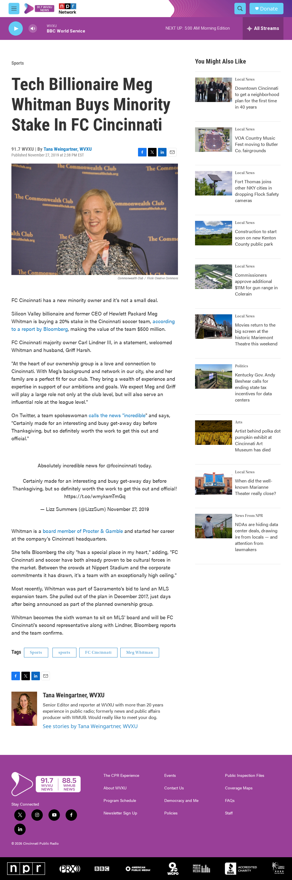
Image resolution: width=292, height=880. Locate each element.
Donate (269, 9)
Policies (171, 813)
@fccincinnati (121, 465)
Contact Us (174, 788)
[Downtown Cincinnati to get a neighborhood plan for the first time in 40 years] (213, 90)
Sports (17, 63)
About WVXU (115, 788)
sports (64, 652)
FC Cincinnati (98, 652)
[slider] (42, 28)
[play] (15, 28)
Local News (245, 79)
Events (170, 775)
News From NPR (249, 516)
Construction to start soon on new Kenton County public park (256, 237)
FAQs (230, 800)
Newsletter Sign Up (120, 813)
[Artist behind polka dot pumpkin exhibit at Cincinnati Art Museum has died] (213, 432)
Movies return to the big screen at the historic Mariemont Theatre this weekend (256, 334)
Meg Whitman (139, 652)
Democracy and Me (181, 800)
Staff (229, 813)
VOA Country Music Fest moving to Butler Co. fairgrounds (256, 144)
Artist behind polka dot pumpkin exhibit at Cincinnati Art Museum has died (258, 440)
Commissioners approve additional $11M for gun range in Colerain (256, 284)
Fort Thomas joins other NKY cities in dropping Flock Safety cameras (257, 190)
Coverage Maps (239, 788)
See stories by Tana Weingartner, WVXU (90, 726)
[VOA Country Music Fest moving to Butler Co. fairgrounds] (213, 139)
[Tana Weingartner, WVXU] (24, 709)
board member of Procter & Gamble (82, 530)
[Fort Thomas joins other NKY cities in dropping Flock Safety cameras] (213, 183)
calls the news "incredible (117, 415)
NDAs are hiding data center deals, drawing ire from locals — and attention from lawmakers (256, 537)
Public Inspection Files (244, 775)
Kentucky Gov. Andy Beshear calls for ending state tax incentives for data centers (255, 387)
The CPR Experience (121, 775)
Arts (238, 422)
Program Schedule (120, 800)
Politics (241, 366)
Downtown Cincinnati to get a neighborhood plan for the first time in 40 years (257, 97)
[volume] (33, 28)
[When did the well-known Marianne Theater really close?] (213, 482)
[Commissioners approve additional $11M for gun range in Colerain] (213, 276)
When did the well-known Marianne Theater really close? (255, 486)
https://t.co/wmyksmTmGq (94, 496)
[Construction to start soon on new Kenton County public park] (213, 233)
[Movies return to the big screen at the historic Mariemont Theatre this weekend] (213, 326)
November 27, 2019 (128, 508)
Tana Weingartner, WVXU (68, 149)
